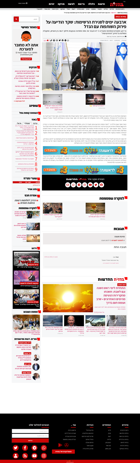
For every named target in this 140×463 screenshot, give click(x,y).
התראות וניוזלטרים (88, 433)
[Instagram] (44, 456)
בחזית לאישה (124, 442)
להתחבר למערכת (117, 240)
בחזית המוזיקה (124, 449)
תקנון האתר (90, 445)
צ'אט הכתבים (120, 9)
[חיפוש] (16, 19)
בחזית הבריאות (123, 436)
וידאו (109, 430)
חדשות (113, 13)
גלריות (109, 439)
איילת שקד (119, 36)
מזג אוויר (47, 9)
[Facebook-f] (25, 448)
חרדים (112, 9)
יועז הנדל (114, 36)
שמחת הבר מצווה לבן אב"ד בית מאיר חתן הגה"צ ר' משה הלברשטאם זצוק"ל (24, 127)
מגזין (87, 9)
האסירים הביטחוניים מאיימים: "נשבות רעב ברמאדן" (25, 169)
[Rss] (25, 456)
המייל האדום (89, 439)
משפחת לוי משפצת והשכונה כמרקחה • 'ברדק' (25, 143)
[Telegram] (34, 448)
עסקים (93, 9)
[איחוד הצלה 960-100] (84, 154)
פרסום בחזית (72, 430)
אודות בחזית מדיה (88, 449)
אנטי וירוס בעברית (70, 436)
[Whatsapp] (44, 448)
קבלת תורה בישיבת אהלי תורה (25, 138)
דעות (73, 9)
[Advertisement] (70, 398)
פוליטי (106, 9)
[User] (16, 456)
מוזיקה (62, 9)
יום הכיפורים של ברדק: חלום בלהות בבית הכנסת (25, 148)
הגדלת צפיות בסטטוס (69, 439)
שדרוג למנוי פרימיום (87, 436)
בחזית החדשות (122, 13)
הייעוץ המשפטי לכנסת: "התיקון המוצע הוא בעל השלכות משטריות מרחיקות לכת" (25, 153)
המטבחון (108, 442)
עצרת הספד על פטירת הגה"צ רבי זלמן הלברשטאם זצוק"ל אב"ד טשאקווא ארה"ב (25, 132)
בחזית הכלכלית (123, 439)
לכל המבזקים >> (19, 101)
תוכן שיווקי (108, 449)
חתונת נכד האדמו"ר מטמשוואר (24, 159)
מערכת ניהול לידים (70, 433)
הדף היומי (55, 9)
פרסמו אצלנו (89, 442)
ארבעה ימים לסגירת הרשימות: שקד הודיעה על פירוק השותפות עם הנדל (86, 24)
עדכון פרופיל (89, 430)
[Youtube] (34, 456)
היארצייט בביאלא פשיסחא (26, 164)
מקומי (100, 9)
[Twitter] (16, 448)
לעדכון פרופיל (26, 59)
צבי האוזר (109, 36)
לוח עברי (39, 9)
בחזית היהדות (124, 445)
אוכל (68, 9)
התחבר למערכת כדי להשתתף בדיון (111, 263)
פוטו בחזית (80, 9)
